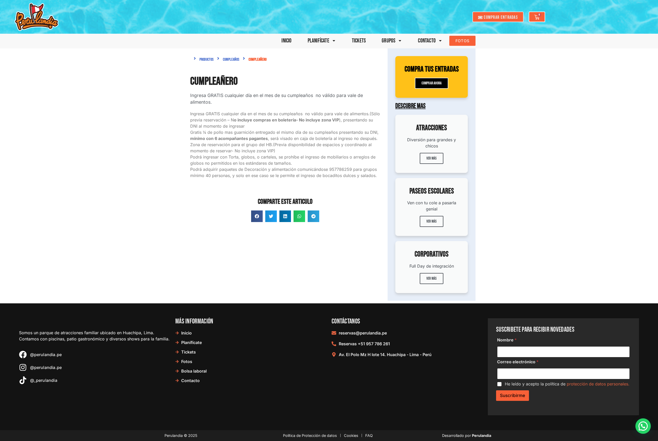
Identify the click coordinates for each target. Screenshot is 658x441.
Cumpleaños (231, 59)
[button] (257, 216)
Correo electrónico (517, 361)
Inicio (286, 40)
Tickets (359, 40)
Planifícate (318, 40)
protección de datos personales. (598, 383)
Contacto (427, 40)
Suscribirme (512, 395)
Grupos (388, 40)
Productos (206, 59)
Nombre (507, 340)
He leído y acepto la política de (567, 383)
